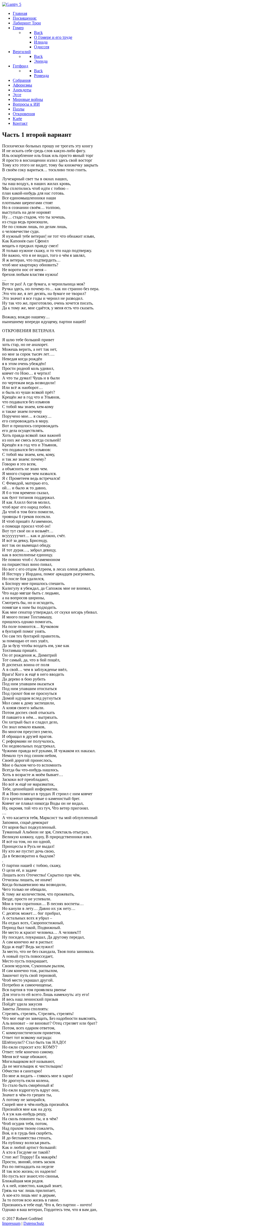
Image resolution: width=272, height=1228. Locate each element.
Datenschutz (33, 1223)
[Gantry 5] (11, 4)
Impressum (11, 1223)
